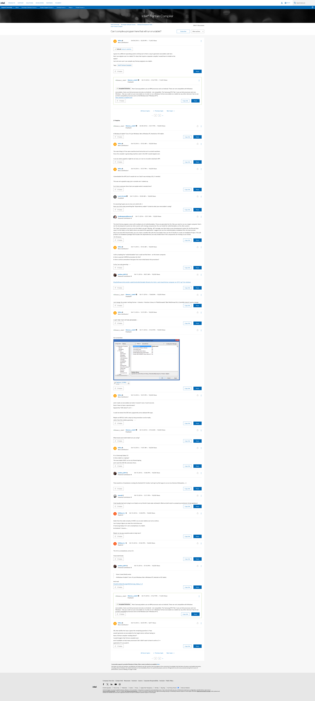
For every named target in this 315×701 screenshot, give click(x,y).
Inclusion (162, 681)
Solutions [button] (29, 3)
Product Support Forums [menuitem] (46, 7)
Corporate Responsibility (151, 681)
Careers (140, 681)
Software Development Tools (144, 24)
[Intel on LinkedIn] (111, 684)
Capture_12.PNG (121, 382)
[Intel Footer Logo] (95, 687)
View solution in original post (123, 97)
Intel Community (115, 24)
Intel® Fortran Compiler (117, 26)
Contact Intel (119, 681)
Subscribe (183, 31)
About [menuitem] (17, 7)
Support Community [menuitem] (6, 7)
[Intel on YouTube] (115, 684)
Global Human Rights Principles (203, 691)
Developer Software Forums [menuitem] (29, 7)
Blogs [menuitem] (70, 7)
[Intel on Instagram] (119, 684)
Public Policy (169, 681)
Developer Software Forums (128, 24)
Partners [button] (49, 3)
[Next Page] (162, 115)
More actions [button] (196, 31)
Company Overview (108, 681)
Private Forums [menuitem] (80, 7)
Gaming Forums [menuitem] (61, 7)
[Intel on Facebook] (103, 684)
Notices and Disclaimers (132, 691)
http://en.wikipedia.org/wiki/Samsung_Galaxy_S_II (128, 584)
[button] (201, 41)
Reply (197, 71)
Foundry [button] (58, 3)
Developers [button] (40, 3)
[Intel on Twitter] (107, 684)
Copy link (185, 101)
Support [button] (21, 3)
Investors (134, 681)
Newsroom (127, 681)
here (158, 664)
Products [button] (11, 3)
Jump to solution (124, 49)
